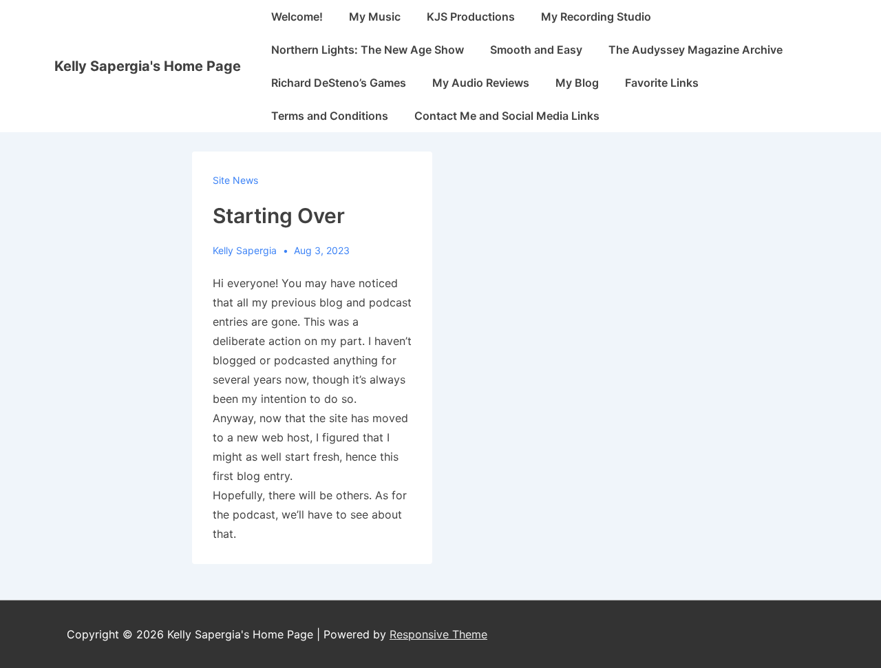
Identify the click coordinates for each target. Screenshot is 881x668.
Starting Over (279, 215)
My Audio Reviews (480, 83)
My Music (375, 16)
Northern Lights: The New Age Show (367, 49)
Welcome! (297, 16)
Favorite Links (662, 83)
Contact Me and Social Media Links (506, 116)
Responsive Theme (438, 634)
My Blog (577, 83)
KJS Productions (471, 16)
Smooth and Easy (536, 49)
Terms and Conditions (329, 116)
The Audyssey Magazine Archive (695, 49)
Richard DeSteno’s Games (338, 83)
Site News (235, 180)
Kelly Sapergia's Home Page (147, 66)
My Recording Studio (596, 16)
